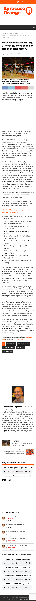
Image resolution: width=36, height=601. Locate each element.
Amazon (20, 476)
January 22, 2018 (8, 54)
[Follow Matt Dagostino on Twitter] (18, 434)
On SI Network (24, 599)
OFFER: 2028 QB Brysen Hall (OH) (15, 531)
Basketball (11, 344)
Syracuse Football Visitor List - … (15, 517)
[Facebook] (14, 2)
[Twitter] (18, 2)
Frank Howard (23, 344)
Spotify (29, 476)
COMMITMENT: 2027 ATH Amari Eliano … (17, 545)
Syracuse (20, 348)
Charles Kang (11, 519)
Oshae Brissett (9, 348)
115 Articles (28, 407)
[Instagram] (22, 2)
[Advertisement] (19, 20)
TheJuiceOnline (20, 339)
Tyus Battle (8, 351)
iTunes (15, 476)
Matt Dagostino (20, 54)
